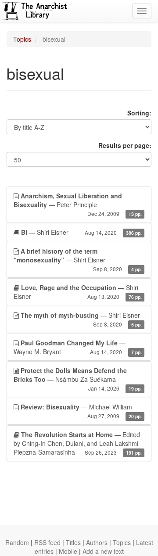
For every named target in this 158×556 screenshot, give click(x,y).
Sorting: (139, 112)
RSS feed (47, 542)
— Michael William (81, 411)
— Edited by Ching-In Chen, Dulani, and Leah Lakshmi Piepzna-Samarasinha (78, 443)
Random (17, 542)
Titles (73, 542)
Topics (22, 39)
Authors (97, 542)
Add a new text (103, 551)
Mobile (68, 551)
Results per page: (124, 145)
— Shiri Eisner (81, 232)
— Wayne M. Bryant (78, 347)
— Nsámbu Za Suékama (78, 379)
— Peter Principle (78, 204)
